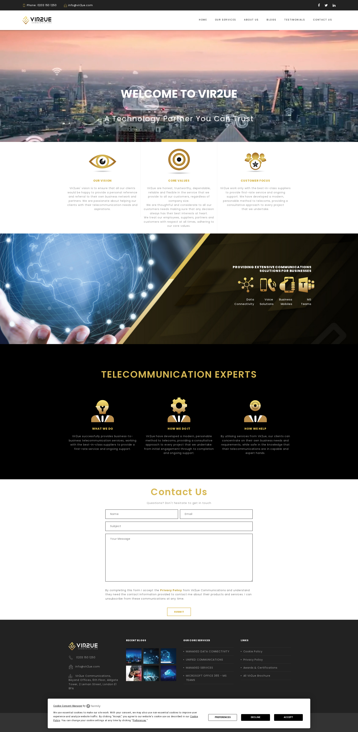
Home (203, 19)
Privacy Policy (253, 660)
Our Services (225, 19)
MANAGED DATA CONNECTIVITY (208, 651)
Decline (255, 717)
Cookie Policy (253, 651)
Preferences (223, 717)
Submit (179, 611)
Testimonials (294, 19)
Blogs (271, 19)
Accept (288, 717)
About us (251, 19)
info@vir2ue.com (80, 5)
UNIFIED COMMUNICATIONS (204, 660)
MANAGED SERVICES (199, 668)
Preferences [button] (139, 720)
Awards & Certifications (260, 668)
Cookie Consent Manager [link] (67, 706)
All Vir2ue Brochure (256, 676)
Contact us (322, 19)
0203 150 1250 (47, 5)
